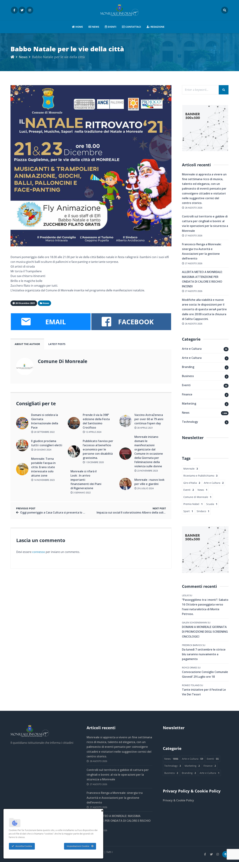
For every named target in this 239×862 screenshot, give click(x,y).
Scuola (211, 504)
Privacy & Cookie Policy (178, 800)
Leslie (185, 595)
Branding (188, 367)
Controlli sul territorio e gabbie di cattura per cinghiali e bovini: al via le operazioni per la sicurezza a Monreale (118, 774)
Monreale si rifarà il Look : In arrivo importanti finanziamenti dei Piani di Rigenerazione (86, 479)
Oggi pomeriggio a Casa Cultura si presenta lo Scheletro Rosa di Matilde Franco (73, 512)
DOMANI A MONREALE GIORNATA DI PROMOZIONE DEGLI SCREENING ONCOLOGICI (205, 631)
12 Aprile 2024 (93, 431)
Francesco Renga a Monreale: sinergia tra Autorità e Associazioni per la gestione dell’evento (115, 797)
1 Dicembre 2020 (94, 462)
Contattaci (133, 26)
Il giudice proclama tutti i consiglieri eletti (46, 443)
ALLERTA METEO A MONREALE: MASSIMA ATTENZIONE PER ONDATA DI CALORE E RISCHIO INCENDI (119, 820)
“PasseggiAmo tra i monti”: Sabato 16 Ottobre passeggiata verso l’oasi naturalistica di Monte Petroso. (205, 607)
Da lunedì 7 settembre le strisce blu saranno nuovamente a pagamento (204, 654)
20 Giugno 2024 (42, 449)
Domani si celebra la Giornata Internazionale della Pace (44, 421)
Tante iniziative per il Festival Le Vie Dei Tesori (204, 692)
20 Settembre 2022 (44, 431)
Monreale (190, 468)
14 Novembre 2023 (44, 479)
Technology (190, 422)
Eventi (111, 26)
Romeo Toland (191, 685)
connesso (38, 552)
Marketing (189, 403)
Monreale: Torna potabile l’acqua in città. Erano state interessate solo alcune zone (43, 467)
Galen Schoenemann (194, 622)
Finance (187, 394)
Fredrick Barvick (192, 645)
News (95, 26)
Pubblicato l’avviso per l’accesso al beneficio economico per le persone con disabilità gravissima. (98, 449)
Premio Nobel (193, 504)
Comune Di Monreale (62, 361)
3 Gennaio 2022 (82, 492)
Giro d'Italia (191, 482)
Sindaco (203, 511)
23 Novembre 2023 (147, 470)
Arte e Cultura (192, 349)
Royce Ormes (189, 667)
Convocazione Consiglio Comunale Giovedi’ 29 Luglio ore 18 (205, 674)
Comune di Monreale (197, 497)
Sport (188, 511)
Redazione (157, 26)
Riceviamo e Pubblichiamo (200, 475)
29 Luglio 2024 (145, 488)
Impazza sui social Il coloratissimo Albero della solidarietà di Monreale (143, 512)
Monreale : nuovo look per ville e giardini (149, 482)
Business (188, 376)
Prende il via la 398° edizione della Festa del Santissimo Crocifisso (96, 421)
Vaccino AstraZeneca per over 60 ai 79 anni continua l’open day (148, 419)
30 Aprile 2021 (145, 427)
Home (79, 26)
